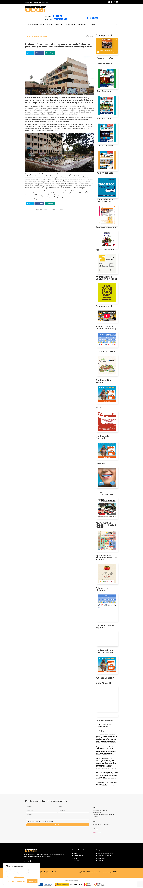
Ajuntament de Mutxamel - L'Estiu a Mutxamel (106, 525)
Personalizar (10, 881)
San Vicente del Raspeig (34, 24)
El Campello (69, 24)
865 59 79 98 (97, 832)
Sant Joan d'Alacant (39, 36)
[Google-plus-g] (112, 2)
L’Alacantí (93, 24)
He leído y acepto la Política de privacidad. (41, 821)
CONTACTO (45, 2)
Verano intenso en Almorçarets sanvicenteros (106, 783)
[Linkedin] (117, 2)
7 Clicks (115, 872)
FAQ (39, 2)
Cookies (43, 872)
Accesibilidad (51, 872)
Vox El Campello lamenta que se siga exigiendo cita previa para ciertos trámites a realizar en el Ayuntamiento (107, 774)
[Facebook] (109, 2)
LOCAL (28, 36)
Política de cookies (19, 877)
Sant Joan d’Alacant (53, 24)
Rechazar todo (21, 881)
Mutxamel (81, 24)
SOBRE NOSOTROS (31, 2)
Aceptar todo (32, 881)
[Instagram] (114, 2)
